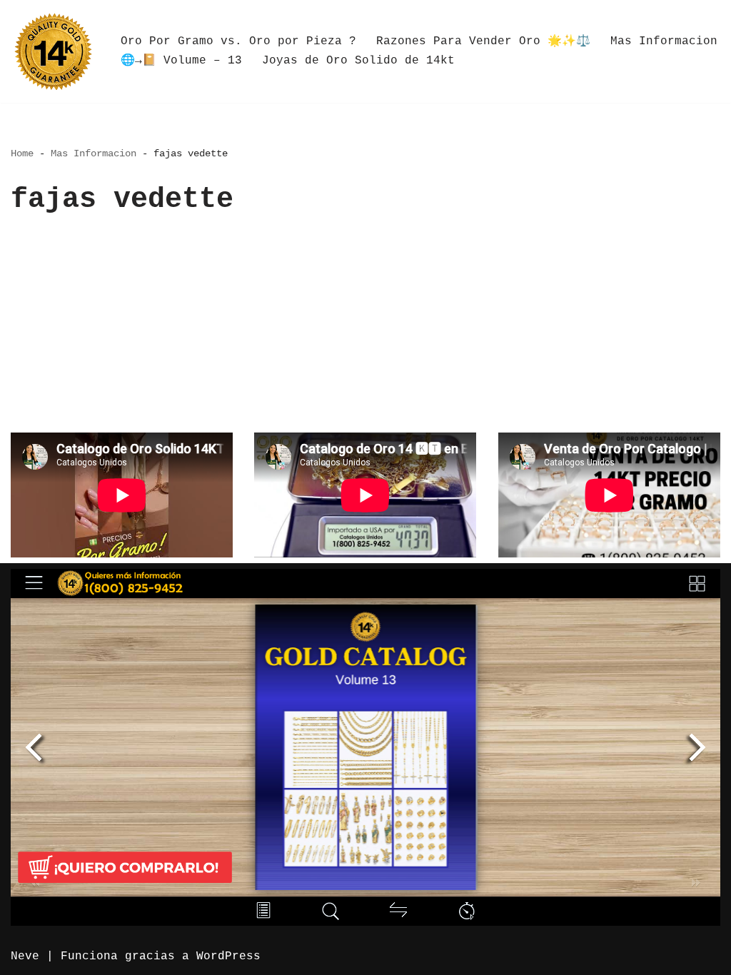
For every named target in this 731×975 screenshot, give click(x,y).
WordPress (228, 956)
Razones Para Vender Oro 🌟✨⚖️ (483, 41)
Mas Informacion (663, 41)
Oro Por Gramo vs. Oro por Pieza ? (238, 41)
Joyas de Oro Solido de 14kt (358, 60)
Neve (25, 956)
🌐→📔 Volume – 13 (181, 60)
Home (22, 153)
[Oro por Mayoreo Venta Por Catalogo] (53, 51)
